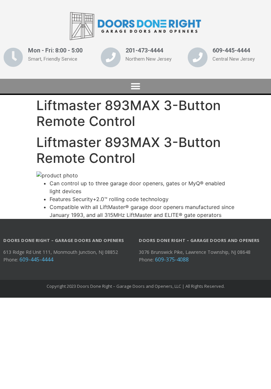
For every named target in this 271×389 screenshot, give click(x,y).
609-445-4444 (231, 50)
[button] (135, 86)
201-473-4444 (144, 50)
